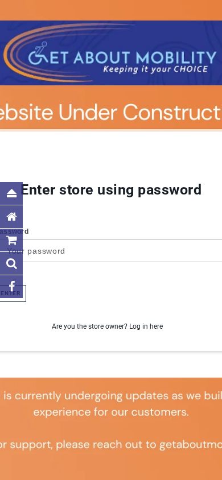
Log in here (146, 326)
